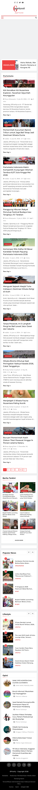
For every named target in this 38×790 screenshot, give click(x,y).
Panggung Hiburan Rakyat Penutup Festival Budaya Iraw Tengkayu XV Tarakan (17, 212)
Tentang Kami (19, 779)
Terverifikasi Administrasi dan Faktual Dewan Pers (19, 783)
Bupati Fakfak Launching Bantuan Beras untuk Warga (10, 514)
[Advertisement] (19, 39)
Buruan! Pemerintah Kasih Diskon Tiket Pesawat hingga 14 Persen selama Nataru (18, 440)
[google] (24, 765)
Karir (17, 787)
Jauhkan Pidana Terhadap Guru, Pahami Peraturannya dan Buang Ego (22, 717)
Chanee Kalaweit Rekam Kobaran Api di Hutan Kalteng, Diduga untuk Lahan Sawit (10, 533)
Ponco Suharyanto (10, 99)
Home (11, 787)
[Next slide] (32, 552)
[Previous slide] (28, 552)
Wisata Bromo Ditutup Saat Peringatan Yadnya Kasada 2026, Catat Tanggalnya (18, 363)
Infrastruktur (8, 491)
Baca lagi (6, 115)
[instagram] (17, 2)
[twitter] (20, 2)
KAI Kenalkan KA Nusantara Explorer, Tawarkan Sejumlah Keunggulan (16, 93)
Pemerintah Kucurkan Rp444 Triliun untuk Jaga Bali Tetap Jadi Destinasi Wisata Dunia (18, 132)
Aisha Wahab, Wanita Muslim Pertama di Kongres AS (28, 65)
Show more (19, 540)
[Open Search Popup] (36, 17)
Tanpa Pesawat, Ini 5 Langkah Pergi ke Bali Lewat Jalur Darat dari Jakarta (17, 326)
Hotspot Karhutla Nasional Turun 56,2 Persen (26, 532)
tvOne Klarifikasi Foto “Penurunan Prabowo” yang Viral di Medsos (26, 496)
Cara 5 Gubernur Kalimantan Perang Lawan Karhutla (25, 514)
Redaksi (5, 775)
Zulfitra (7, 295)
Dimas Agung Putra (10, 446)
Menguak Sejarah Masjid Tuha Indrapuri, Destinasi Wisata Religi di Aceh (18, 289)
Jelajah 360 (25, 787)
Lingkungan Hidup (27, 527)
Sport (17, 591)
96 (21, 470)
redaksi (7, 139)
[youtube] (22, 2)
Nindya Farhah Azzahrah (12, 370)
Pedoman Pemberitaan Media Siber (23, 775)
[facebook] (15, 2)
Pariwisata (8, 85)
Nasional (24, 491)
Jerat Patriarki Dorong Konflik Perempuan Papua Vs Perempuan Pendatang (23, 704)
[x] (19, 765)
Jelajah (6, 509)
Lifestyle (17, 627)
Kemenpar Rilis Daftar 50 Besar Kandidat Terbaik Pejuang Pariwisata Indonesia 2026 (18, 251)
